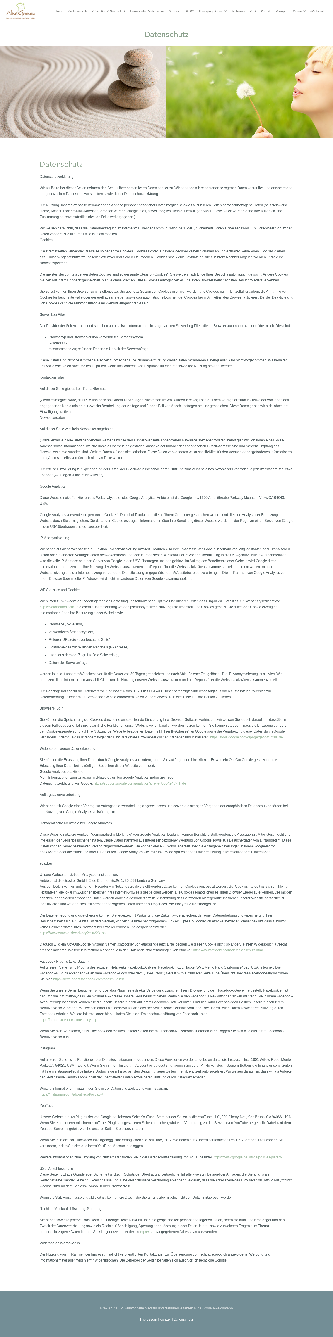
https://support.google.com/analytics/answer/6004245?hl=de (140, 783)
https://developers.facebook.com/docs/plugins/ (88, 979)
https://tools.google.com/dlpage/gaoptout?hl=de (246, 737)
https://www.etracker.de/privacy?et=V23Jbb (73, 933)
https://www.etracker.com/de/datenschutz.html (228, 950)
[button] (225, 11)
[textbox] (166, 718)
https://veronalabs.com (57, 607)
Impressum (147, 1232)
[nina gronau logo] (20, 11)
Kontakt (165, 1319)
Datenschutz (183, 1319)
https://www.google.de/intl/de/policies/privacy (248, 1157)
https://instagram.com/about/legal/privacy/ (71, 1094)
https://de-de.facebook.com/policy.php (68, 1020)
